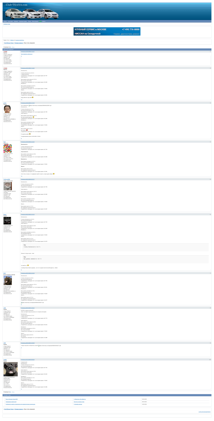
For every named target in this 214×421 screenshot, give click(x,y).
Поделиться (23, 51)
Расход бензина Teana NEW (12, 399)
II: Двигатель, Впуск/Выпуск (80, 399)
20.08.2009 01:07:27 (30, 179)
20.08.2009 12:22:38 (30, 273)
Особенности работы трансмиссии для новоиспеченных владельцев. (20, 404)
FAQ (40, 21)
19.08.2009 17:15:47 (30, 51)
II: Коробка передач (78, 404)
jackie (5, 103)
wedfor (5, 359)
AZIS (5, 308)
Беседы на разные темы (79, 401)
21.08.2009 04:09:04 (30, 359)
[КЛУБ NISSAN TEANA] (107, 11)
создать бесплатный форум (204, 411)
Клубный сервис (23, 21)
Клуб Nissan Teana (9, 43)
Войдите (12, 40)
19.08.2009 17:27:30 (30, 102)
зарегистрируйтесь (20, 40)
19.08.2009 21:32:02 (30, 141)
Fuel (5, 142)
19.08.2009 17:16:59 (30, 68)
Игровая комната (19, 43)
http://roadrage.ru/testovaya (26, 54)
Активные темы (7, 24)
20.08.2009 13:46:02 (30, 307)
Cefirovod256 (7, 179)
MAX (5, 273)
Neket (5, 214)
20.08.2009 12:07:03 (30, 214)
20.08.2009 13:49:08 (30, 343)
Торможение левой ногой (11, 401)
